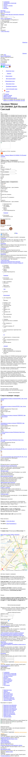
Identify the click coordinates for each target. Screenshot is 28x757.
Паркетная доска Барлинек (10, 705)
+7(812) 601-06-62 (5, 31)
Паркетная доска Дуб (8, 711)
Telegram (24, 53)
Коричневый (6, 295)
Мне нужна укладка (5, 668)
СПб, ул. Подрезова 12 (6, 18)
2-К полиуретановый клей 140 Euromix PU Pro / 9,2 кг (14, 456)
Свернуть (3, 200)
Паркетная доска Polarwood (10, 709)
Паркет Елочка (7, 715)
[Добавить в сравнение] (14, 402)
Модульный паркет (8, 693)
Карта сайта (6, 682)
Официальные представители (8, 482)
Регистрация (7, 12)
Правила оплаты (7, 681)
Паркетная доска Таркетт (9, 710)
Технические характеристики (8, 261)
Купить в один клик (5, 411)
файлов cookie (9, 751)
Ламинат (5, 691)
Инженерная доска (8, 695)
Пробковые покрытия (8, 697)
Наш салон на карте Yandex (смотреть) (10, 534)
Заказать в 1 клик (5, 229)
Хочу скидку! (4, 667)
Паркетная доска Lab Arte (9, 707)
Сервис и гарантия (5, 487)
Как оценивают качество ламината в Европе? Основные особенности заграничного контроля (12, 634)
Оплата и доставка (8, 5)
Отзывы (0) (20, 262)
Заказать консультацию (14, 392)
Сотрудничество (13, 160)
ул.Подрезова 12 (5, 740)
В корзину (3, 186)
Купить (2, 414)
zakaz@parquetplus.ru (6, 56)
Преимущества (4, 262)
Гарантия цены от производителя (9, 465)
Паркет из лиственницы (9, 714)
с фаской (5, 346)
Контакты (5, 8)
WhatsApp (24, 42)
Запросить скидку (5, 160)
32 (4, 334)
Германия (5, 212)
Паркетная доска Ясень (9, 712)
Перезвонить (4, 734)
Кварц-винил (6, 692)
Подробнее (3, 238)
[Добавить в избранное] (14, 403)
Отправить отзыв (5, 627)
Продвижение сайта (5, 749)
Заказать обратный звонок (7, 57)
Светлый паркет (7, 716)
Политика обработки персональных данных (11, 745)
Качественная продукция (7, 476)
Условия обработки (5, 626)
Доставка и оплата (7, 676)
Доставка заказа (4, 470)
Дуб (4, 289)
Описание (17, 261)
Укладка (5, 4)
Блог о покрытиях (7, 680)
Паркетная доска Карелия (9, 706)
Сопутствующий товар (9, 699)
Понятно (3, 753)
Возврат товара (7, 678)
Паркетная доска (7, 690)
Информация (5, 234)
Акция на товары (7, 700)
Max (5, 54)
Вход (2, 12)
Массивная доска (7, 696)
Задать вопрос (4, 114)
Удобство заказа (4, 494)
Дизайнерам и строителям (9, 3)
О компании (6, 1)
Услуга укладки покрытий (9, 674)
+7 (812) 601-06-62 (10, 521)
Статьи (5, 7)
